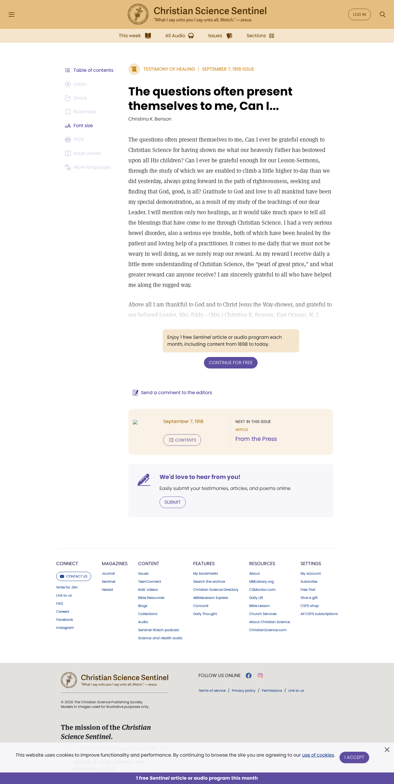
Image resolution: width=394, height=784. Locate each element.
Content (148, 563)
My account (311, 573)
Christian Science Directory (216, 589)
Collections (147, 614)
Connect (67, 563)
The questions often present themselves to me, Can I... (210, 98)
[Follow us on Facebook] (248, 675)
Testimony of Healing (169, 69)
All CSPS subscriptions (319, 614)
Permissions (272, 690)
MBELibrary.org (261, 581)
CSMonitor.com (262, 589)
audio (160, 638)
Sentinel (108, 581)
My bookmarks (205, 573)
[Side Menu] (11, 14)
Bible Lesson (259, 606)
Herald (107, 589)
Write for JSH (66, 587)
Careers (62, 611)
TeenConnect (149, 581)
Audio (143, 622)
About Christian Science (269, 622)
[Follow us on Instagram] (260, 675)
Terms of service (212, 690)
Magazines (114, 563)
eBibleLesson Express (210, 597)
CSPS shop (310, 606)
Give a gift (309, 597)
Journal (108, 573)
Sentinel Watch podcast (158, 630)
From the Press (256, 439)
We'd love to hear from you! (200, 476)
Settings (311, 563)
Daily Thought (205, 614)
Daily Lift (256, 597)
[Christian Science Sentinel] (197, 14)
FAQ (59, 603)
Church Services (263, 614)
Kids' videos (148, 589)
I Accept (354, 757)
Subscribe (309, 581)
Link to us (64, 595)
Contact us (76, 576)
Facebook (64, 619)
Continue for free (231, 362)
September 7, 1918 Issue (228, 69)
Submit (172, 502)
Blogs (142, 606)
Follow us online (219, 675)
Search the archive (209, 581)
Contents (185, 440)
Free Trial (308, 589)
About (254, 573)
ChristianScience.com (267, 630)
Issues (143, 573)
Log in (359, 14)
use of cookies (318, 755)
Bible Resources (151, 597)
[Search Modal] (382, 14)
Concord (200, 606)
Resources (262, 563)
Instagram (65, 627)
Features (204, 563)
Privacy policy (244, 690)
